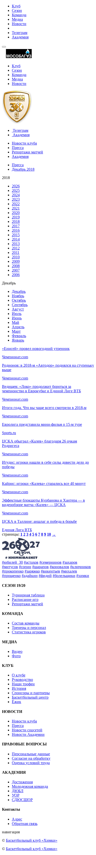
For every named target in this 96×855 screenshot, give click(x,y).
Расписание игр (25, 599)
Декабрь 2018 (23, 169)
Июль (16, 314)
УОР (15, 795)
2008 (16, 266)
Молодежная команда (30, 786)
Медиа (17, 19)
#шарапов (40, 567)
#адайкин (30, 576)
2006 (16, 275)
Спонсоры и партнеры (31, 693)
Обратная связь (24, 824)
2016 (16, 230)
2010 (16, 257)
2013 (16, 244)
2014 (16, 239)
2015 (16, 235)
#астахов (31, 562)
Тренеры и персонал (29, 627)
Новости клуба (24, 143)
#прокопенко (13, 571)
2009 (16, 261)
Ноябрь (18, 296)
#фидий (45, 576)
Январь (18, 340)
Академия (20, 37)
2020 (16, 213)
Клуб (16, 6)
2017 (16, 226)
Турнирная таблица (28, 595)
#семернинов (50, 562)
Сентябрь (20, 305)
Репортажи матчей (27, 152)
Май (15, 322)
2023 (16, 199)
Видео (17, 651)
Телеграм (19, 33)
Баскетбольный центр (30, 697)
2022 (16, 204)
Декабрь (19, 291)
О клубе (18, 675)
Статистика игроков (29, 632)
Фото (16, 656)
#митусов (10, 567)
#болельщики (64, 576)
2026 (16, 186)
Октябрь (19, 300)
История (19, 688)
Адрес (17, 819)
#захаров (70, 562)
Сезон (17, 10)
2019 (16, 217)
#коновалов (59, 567)
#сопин (25, 567)
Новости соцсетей (27, 730)
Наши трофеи (23, 684)
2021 (16, 208)
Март (16, 331)
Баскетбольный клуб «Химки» (31, 840)
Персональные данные (31, 754)
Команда (19, 15)
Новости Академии (28, 734)
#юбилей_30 (12, 562)
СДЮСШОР (22, 800)
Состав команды (25, 623)
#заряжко (32, 571)
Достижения (22, 782)
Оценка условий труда (31, 763)
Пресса (18, 148)
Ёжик (16, 702)
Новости (19, 24)
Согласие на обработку (31, 758)
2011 (15, 252)
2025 (16, 190)
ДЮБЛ (17, 791)
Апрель (18, 327)
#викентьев (50, 571)
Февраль (19, 336)
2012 (16, 248)
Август (18, 309)
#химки (82, 576)
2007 (16, 270)
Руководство (22, 679)
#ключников (80, 567)
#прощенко (11, 576)
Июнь (17, 318)
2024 (16, 195)
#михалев (69, 571)
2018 (16, 221)
